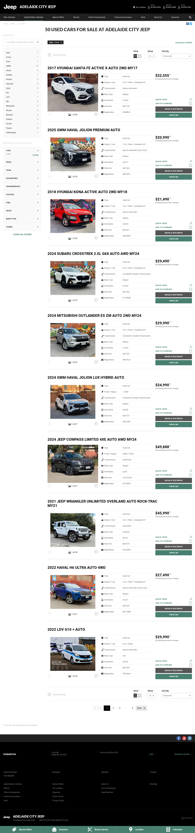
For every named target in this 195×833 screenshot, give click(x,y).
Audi (8, 53)
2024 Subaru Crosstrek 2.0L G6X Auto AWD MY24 (93, 254)
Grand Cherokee (10, 772)
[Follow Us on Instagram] (189, 738)
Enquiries (175, 17)
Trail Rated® (9, 776)
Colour (10, 194)
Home (5, 24)
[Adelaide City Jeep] (10, 7)
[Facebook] (187, 23)
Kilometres (12, 178)
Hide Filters (59, 55)
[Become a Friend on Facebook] (178, 738)
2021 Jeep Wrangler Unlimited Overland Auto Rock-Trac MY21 (102, 503)
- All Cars (21, 24)
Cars (12, 24)
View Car (173, 115)
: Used (54, 42)
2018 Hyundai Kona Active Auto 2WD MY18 (87, 192)
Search (189, 17)
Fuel (8, 202)
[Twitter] (191, 23)
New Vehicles (9, 17)
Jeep (8, 88)
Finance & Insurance (123, 17)
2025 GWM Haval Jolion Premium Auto (84, 130)
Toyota (9, 128)
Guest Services (107, 792)
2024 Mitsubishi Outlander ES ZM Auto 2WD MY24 (94, 315)
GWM (8, 66)
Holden (9, 75)
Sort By (165, 51)
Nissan (9, 110)
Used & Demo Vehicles (33, 17)
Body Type (11, 219)
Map (151, 754)
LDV (8, 97)
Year (8, 170)
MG (7, 101)
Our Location (141, 7)
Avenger (153, 772)
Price (8, 162)
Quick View (161, 99)
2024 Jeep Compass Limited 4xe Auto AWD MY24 (92, 439)
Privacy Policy (58, 801)
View (135, 51)
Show (150, 51)
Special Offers (58, 17)
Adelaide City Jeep (38, 7)
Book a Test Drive (174, 109)
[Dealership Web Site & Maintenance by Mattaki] (187, 818)
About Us (158, 17)
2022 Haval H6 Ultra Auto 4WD (77, 567)
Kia (7, 93)
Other (9, 227)
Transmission (13, 186)
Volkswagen (11, 132)
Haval (8, 70)
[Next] (96, 114)
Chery (8, 57)
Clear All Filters (22, 234)
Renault (9, 115)
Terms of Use (57, 796)
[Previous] (49, 114)
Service (76, 17)
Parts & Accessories (97, 17)
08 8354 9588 (171, 7)
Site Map (153, 784)
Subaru (9, 119)
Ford (8, 62)
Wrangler (56, 772)
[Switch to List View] (135, 56)
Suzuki (9, 124)
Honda (9, 79)
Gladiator (105, 772)
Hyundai (9, 84)
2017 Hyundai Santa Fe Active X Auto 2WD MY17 (92, 68)
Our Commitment (108, 788)
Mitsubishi (10, 106)
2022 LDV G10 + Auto (66, 629)
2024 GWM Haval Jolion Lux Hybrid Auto (86, 377)
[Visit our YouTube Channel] (184, 738)
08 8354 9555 (156, 7)
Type (8, 152)
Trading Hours (182, 754)
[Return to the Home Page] (7, 817)
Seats (9, 210)
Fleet (143, 17)
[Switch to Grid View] (140, 56)
